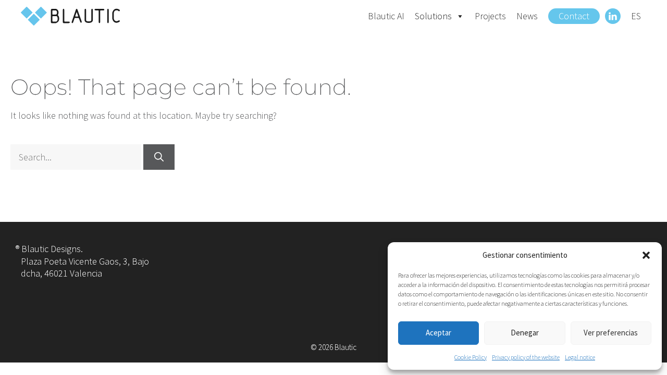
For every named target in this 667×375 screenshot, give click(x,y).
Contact (574, 16)
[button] (646, 255)
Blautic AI (386, 16)
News (527, 16)
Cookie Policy (470, 357)
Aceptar (438, 333)
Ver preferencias (611, 333)
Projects (490, 16)
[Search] (159, 157)
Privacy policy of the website (526, 357)
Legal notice (580, 357)
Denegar (525, 333)
